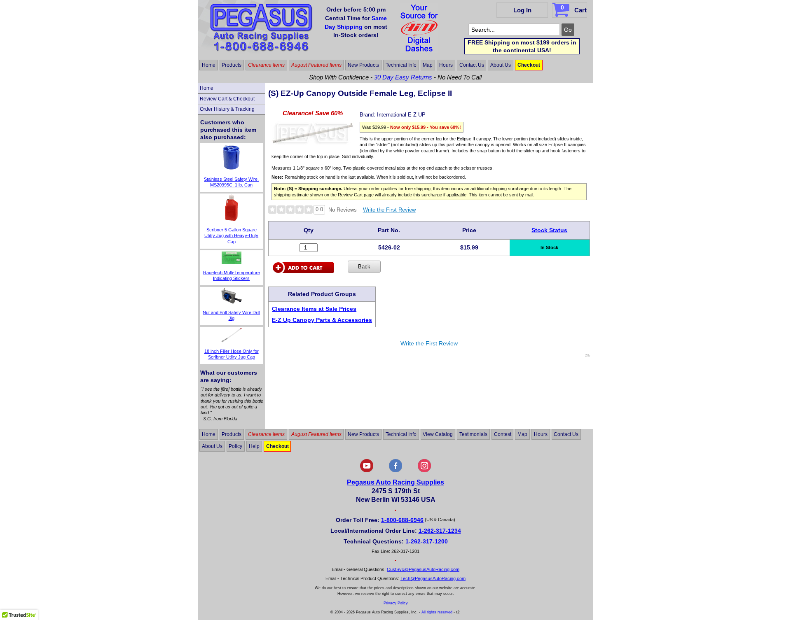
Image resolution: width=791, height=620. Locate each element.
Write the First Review (389, 210)
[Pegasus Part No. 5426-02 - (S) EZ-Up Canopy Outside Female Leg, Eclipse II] (312, 142)
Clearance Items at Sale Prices (314, 308)
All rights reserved (436, 612)
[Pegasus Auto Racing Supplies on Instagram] (424, 470)
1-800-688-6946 (402, 520)
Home (208, 65)
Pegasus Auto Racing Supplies (395, 482)
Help (254, 446)
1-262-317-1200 (426, 541)
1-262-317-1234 (440, 530)
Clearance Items (266, 65)
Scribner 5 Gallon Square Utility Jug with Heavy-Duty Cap (231, 235)
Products (231, 65)
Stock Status (549, 230)
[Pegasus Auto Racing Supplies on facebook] (395, 470)
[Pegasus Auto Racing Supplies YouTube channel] (366, 470)
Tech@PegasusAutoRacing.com (433, 578)
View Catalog (438, 434)
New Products (363, 65)
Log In (522, 10)
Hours (446, 65)
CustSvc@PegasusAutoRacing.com (423, 569)
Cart (574, 9)
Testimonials (473, 434)
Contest (502, 434)
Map (428, 65)
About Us (500, 65)
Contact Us (471, 65)
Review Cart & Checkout (227, 99)
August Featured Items (316, 65)
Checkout (528, 65)
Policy (235, 446)
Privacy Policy (396, 603)
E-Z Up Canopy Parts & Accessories (322, 320)
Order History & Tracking (227, 109)
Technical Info (401, 65)
